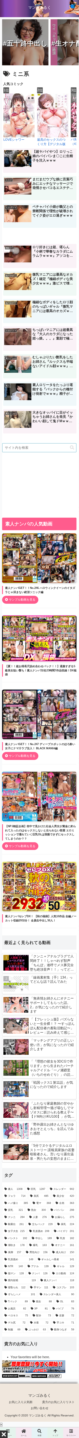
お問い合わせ (39, 1408)
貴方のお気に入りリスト (58, 1402)
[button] (72, 447)
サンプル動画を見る (21, 599)
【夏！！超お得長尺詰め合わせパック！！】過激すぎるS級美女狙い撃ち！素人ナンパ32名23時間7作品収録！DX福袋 (40, 670)
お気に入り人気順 (20, 1402)
